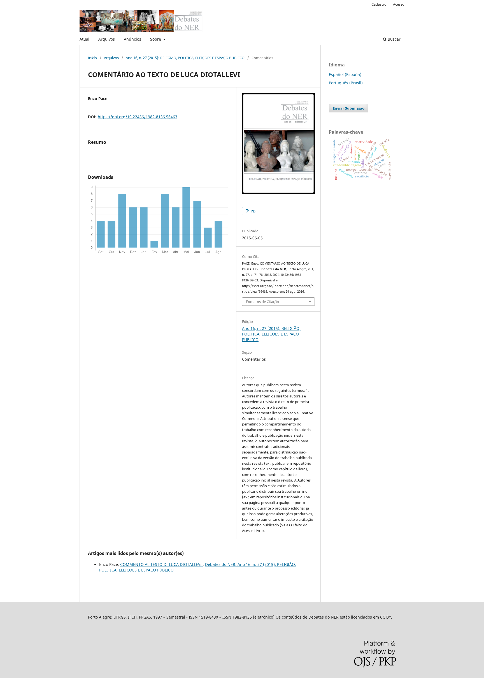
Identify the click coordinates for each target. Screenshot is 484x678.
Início (92, 57)
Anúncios (132, 39)
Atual (84, 39)
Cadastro (379, 4)
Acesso (398, 4)
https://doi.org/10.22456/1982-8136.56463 (137, 116)
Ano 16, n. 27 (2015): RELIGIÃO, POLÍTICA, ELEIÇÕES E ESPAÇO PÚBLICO (185, 57)
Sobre (156, 39)
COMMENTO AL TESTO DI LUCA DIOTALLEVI (161, 564)
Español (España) (345, 74)
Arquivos (106, 39)
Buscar (394, 39)
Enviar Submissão (348, 108)
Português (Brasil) (346, 82)
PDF (253, 211)
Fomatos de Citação (262, 301)
